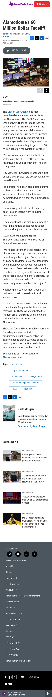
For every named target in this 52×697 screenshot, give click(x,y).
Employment (11, 578)
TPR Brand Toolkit (13, 584)
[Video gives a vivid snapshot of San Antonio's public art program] (12, 455)
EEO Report (11, 608)
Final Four (28, 389)
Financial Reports (13, 602)
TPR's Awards (12, 655)
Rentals (9, 631)
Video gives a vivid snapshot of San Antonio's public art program (34, 457)
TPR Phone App (12, 649)
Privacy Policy (11, 590)
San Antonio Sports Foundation (26, 383)
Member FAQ (11, 625)
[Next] (46, 90)
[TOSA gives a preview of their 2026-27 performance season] (12, 498)
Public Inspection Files (15, 614)
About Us (10, 566)
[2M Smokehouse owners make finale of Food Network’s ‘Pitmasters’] (12, 476)
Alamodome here (12, 357)
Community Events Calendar (18, 661)
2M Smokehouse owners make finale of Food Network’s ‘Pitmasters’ (34, 478)
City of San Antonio (18, 111)
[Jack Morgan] (9, 413)
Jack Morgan (26, 409)
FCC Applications (13, 619)
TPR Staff (10, 637)
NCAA (14, 389)
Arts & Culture (18, 364)
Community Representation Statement (23, 596)
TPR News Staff (13, 643)
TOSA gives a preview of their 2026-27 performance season (35, 499)
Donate (43, 4)
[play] (4, 693)
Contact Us (10, 572)
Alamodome (17, 376)
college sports (36, 376)
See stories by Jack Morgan (32, 426)
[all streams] (48, 693)
